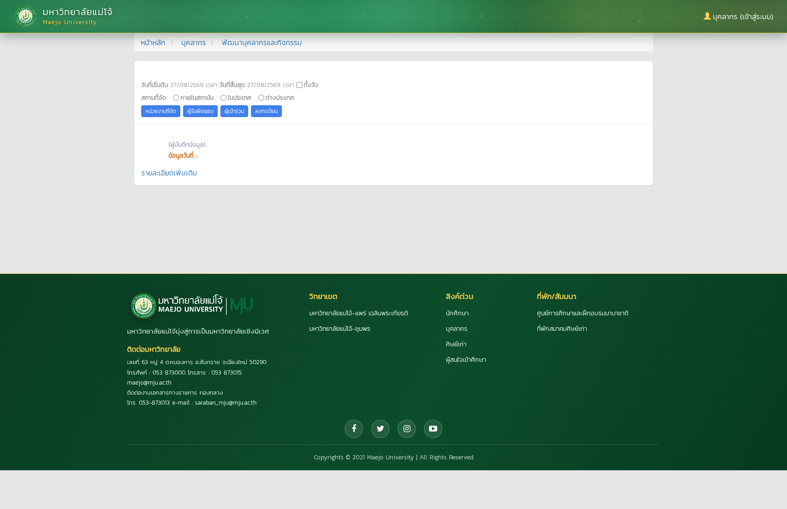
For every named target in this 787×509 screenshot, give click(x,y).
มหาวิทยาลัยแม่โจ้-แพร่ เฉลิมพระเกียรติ (358, 313)
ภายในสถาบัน (197, 97)
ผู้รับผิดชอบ (200, 111)
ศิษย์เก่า (456, 344)
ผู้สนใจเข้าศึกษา (466, 360)
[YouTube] (433, 429)
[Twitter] (380, 429)
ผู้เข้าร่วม (234, 111)
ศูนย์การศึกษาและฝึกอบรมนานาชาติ (583, 313)
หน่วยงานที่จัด (160, 111)
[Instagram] (407, 429)
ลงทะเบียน (266, 111)
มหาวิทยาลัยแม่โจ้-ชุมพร (339, 329)
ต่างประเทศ (280, 97)
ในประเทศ (239, 97)
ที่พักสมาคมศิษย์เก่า (562, 329)
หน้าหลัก (153, 42)
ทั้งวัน (311, 84)
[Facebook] (354, 429)
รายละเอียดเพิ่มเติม (169, 172)
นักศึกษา (457, 313)
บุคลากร (193, 42)
